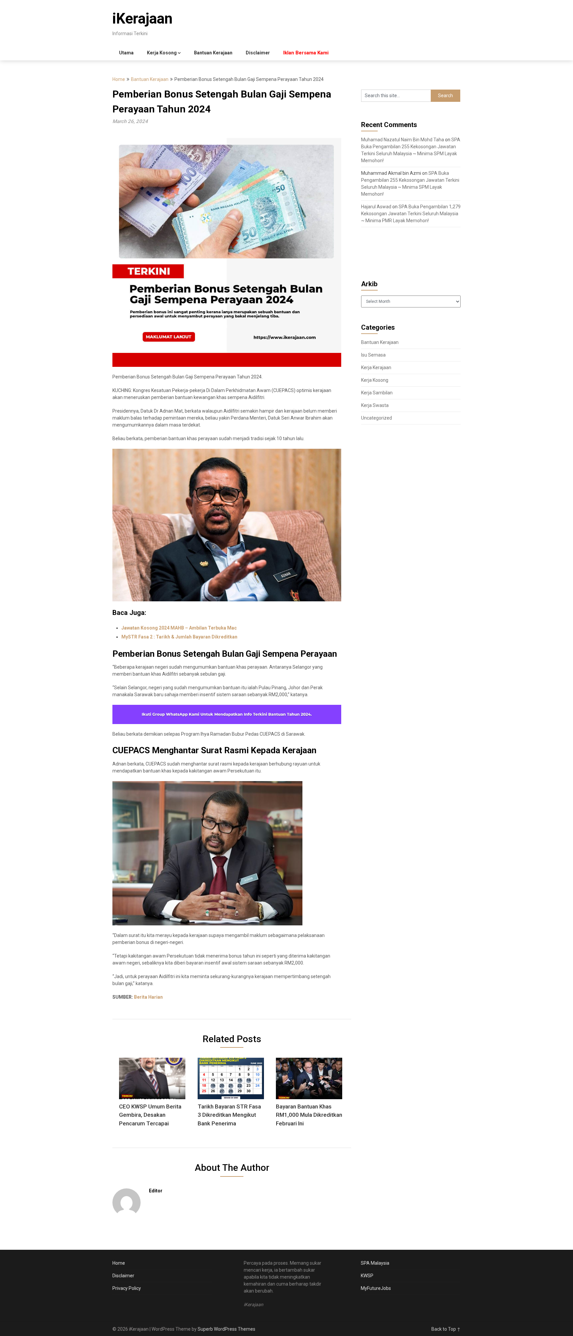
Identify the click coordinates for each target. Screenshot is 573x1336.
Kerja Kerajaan (376, 367)
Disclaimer (258, 52)
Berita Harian (148, 997)
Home (118, 79)
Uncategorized (376, 418)
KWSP (367, 1275)
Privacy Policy (126, 1288)
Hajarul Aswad (376, 206)
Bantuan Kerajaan (213, 52)
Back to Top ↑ (446, 1329)
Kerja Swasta (375, 405)
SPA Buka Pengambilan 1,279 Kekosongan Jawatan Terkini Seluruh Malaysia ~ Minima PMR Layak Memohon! (411, 213)
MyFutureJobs (376, 1288)
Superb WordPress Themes (226, 1329)
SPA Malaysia (375, 1263)
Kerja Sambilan (377, 392)
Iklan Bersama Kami (306, 53)
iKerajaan (142, 18)
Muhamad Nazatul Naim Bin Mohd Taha (402, 139)
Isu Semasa (373, 355)
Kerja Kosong (162, 52)
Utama (126, 52)
